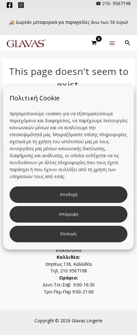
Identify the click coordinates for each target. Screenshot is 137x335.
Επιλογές (69, 234)
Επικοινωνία (68, 250)
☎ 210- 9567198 (113, 3)
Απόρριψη (68, 214)
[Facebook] (9, 5)
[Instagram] (21, 5)
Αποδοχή (68, 194)
